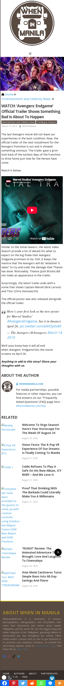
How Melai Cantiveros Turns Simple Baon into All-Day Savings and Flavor (42, 576)
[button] (7, 677)
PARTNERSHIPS (49, 673)
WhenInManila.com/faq (31, 406)
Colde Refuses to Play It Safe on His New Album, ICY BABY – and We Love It (41, 471)
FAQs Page (22, 649)
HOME (7, 673)
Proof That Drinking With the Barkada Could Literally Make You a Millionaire (41, 492)
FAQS (25, 676)
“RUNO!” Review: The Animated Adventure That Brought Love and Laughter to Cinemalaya (41, 554)
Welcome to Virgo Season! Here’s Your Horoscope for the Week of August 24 (41, 429)
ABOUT (33, 673)
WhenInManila (29, 126)
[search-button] (58, 552)
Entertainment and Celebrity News (18, 122)
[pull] (32, 54)
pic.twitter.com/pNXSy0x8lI (40, 326)
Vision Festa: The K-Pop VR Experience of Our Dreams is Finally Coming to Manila (41, 449)
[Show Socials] (52, 678)
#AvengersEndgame (22, 321)
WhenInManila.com (31, 383)
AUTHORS (19, 673)
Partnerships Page (45, 645)
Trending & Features (46, 122)
